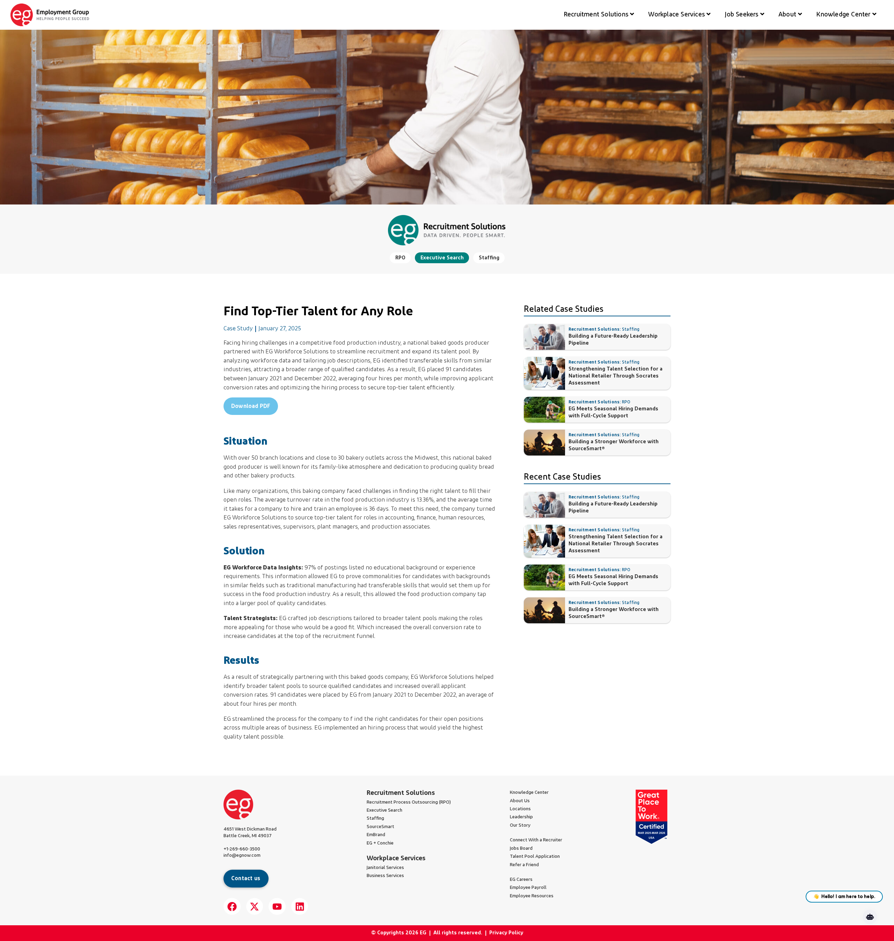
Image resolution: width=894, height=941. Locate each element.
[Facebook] (232, 906)
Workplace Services (396, 858)
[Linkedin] (299, 906)
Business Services (385, 876)
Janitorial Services (385, 867)
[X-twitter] (254, 906)
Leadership (521, 817)
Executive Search (384, 810)
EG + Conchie (380, 843)
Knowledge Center (529, 792)
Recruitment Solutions (401, 793)
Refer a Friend (524, 865)
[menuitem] (599, 15)
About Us (520, 801)
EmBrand (376, 835)
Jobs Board (521, 848)
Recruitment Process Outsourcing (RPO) (409, 802)
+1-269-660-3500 (242, 849)
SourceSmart (380, 827)
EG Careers (521, 879)
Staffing (375, 818)
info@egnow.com (242, 855)
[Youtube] (277, 906)
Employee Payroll (528, 887)
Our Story (520, 825)
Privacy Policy (506, 933)
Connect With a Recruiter (536, 840)
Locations (520, 809)
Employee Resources (532, 896)
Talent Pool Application (535, 856)
